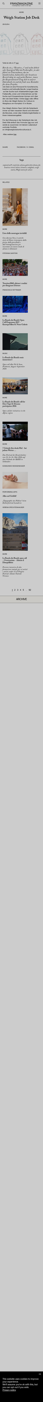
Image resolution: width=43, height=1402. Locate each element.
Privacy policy (9, 1390)
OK (40, 1374)
